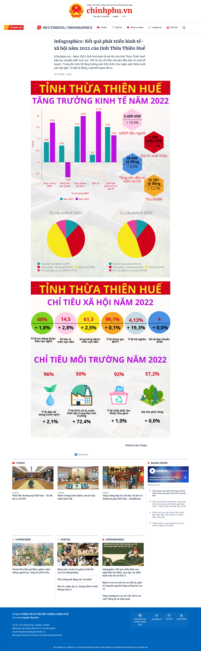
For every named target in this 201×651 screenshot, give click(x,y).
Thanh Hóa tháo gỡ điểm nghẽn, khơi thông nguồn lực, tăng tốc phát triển (31, 571)
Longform (157, 27)
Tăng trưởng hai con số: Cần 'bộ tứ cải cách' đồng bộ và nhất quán (121, 597)
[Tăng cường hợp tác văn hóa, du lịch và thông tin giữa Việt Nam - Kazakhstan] (123, 477)
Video (104, 27)
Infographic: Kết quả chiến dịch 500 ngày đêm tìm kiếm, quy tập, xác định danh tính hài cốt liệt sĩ (121, 572)
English (115, 16)
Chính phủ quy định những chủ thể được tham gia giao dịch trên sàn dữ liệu (164, 478)
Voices (118, 27)
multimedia (54, 28)
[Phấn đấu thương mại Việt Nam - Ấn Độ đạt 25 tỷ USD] (32, 477)
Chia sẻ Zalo (83, 455)
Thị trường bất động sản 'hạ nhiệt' (74, 579)
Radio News (159, 463)
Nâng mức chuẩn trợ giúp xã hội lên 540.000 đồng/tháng (75, 571)
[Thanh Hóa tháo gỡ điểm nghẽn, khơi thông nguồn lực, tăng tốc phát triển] (32, 554)
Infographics (80, 27)
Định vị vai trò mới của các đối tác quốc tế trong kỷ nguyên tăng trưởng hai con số (122, 585)
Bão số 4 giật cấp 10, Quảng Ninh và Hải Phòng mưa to (77, 588)
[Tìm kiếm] (184, 27)
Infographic (115, 539)
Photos (174, 27)
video (20, 463)
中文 (124, 16)
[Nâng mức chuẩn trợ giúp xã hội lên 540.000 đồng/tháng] (78, 554)
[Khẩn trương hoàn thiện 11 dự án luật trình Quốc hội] (78, 477)
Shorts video (136, 27)
